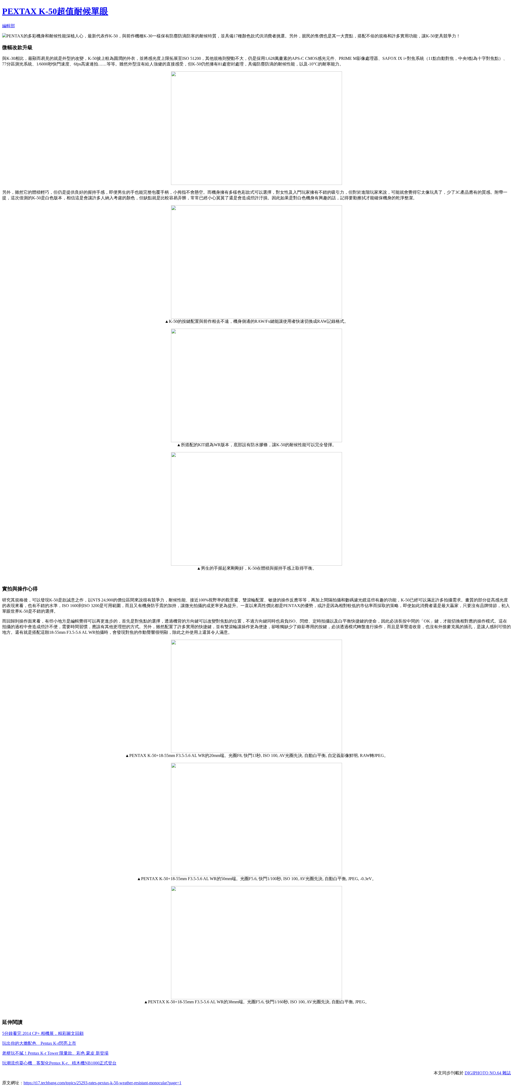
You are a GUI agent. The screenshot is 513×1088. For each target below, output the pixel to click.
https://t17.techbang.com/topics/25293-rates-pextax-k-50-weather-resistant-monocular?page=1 (102, 1083)
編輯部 (8, 26)
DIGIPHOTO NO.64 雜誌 (488, 1073)
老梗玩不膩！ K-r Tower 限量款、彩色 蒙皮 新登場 (55, 1053)
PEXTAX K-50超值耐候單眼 (55, 11)
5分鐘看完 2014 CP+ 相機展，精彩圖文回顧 (43, 1033)
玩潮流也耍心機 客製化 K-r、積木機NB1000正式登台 (59, 1063)
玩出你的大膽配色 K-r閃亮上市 (39, 1043)
